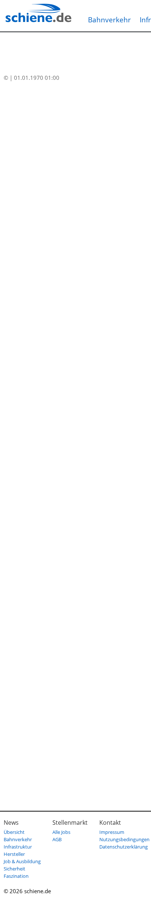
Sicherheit (14, 868)
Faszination (16, 876)
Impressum (111, 832)
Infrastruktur (18, 846)
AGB (57, 839)
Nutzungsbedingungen (124, 839)
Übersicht (14, 832)
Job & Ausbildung (22, 861)
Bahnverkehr (109, 20)
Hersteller (14, 854)
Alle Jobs (61, 832)
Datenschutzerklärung (123, 846)
